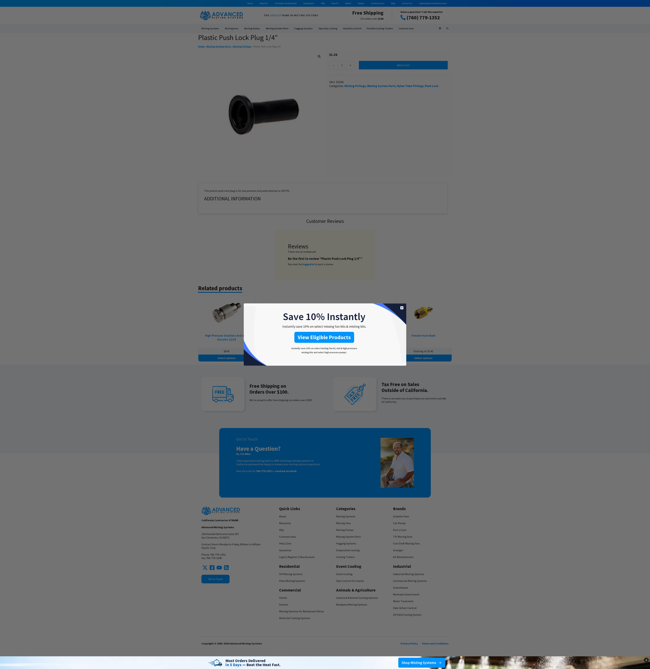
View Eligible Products (324, 337)
